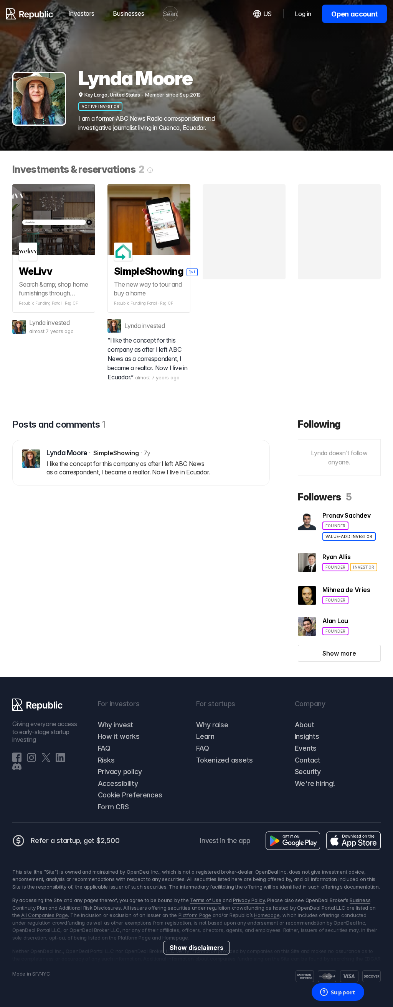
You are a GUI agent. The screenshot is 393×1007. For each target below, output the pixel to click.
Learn (205, 736)
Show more (339, 653)
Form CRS (113, 807)
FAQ (104, 748)
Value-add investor (349, 536)
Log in (303, 14)
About (304, 725)
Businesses (128, 13)
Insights (307, 736)
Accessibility (118, 783)
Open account (354, 14)
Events (306, 748)
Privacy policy (120, 772)
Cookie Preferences (130, 795)
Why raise (212, 725)
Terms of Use (205, 900)
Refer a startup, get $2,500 (75, 840)
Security (308, 772)
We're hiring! (315, 783)
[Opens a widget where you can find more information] (337, 992)
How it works (119, 736)
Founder (335, 525)
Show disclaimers (196, 947)
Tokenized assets (224, 760)
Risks (106, 760)
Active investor (100, 106)
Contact (307, 760)
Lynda (37, 322)
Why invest (116, 725)
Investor (363, 567)
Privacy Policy (249, 900)
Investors (81, 13)
